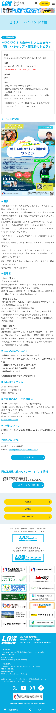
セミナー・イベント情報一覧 (28, 485)
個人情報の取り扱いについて (37, 679)
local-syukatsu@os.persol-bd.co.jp (23, 449)
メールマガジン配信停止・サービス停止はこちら (16, 681)
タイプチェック (28, 517)
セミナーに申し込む (28, 457)
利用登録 (44, 3)
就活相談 (28, 509)
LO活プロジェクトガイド (9, 679)
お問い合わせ (23, 679)
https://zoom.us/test (9, 420)
